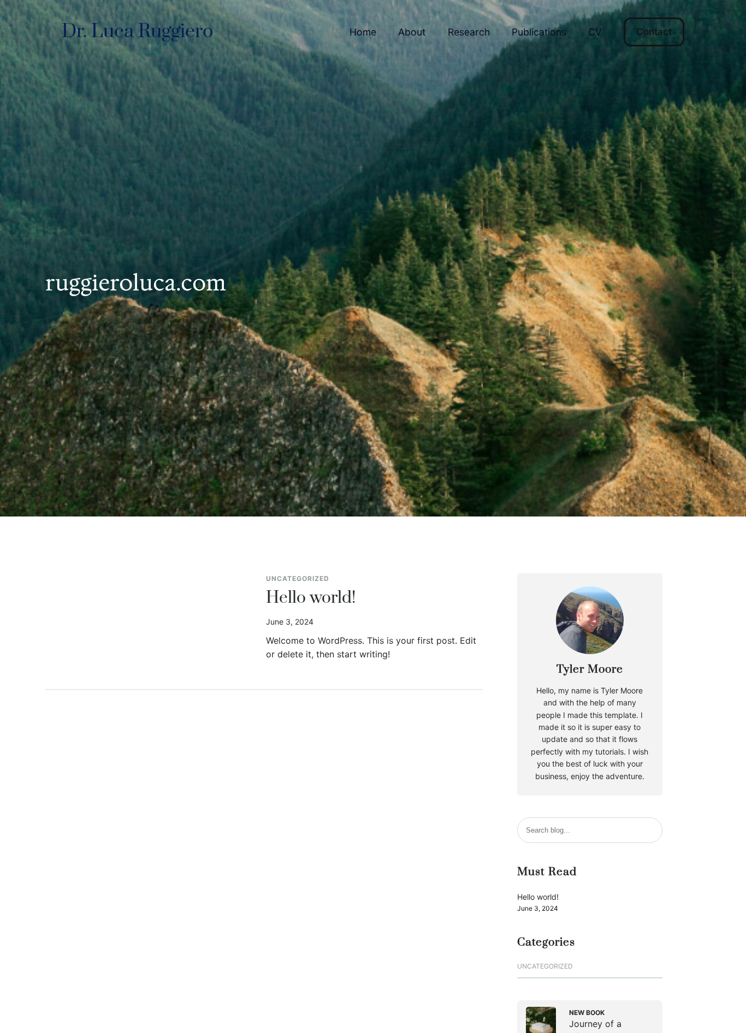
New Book (587, 1012)
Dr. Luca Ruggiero (137, 32)
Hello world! (311, 598)
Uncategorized (297, 578)
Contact (654, 31)
